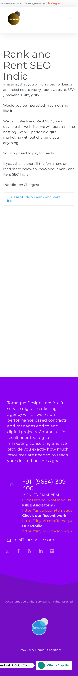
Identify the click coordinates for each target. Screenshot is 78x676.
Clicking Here (55, 3)
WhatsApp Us (52, 665)
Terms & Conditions (48, 649)
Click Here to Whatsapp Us (46, 500)
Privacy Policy (25, 649)
